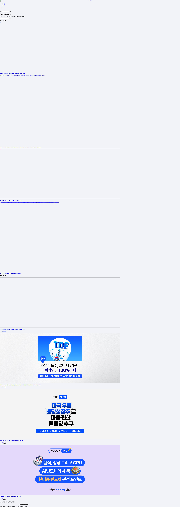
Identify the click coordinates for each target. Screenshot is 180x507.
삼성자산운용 (4, 331)
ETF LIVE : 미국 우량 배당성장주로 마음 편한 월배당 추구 (11, 200)
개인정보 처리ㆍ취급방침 (10, 501)
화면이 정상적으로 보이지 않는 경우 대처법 (7, 502)
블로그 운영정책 (2, 501)
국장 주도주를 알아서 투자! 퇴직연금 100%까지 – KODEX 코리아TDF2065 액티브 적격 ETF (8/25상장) (20, 147)
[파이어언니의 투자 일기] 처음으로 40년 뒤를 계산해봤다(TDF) (12, 73)
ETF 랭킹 (3, 4)
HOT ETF (3, 3)
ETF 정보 (3, 5)
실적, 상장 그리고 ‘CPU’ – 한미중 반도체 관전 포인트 (10, 273)
